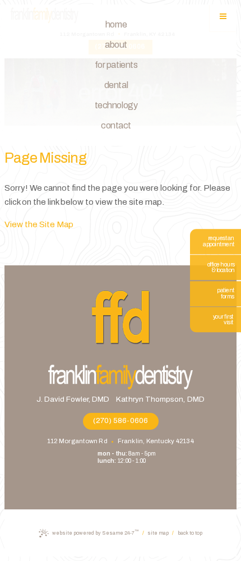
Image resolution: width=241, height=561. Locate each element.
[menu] (223, 17)
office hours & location (221, 267)
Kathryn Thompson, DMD (160, 399)
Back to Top (190, 533)
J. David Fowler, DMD (72, 399)
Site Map (158, 533)
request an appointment (218, 241)
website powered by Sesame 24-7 (95, 532)
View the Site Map (38, 224)
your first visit (223, 320)
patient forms (225, 293)
